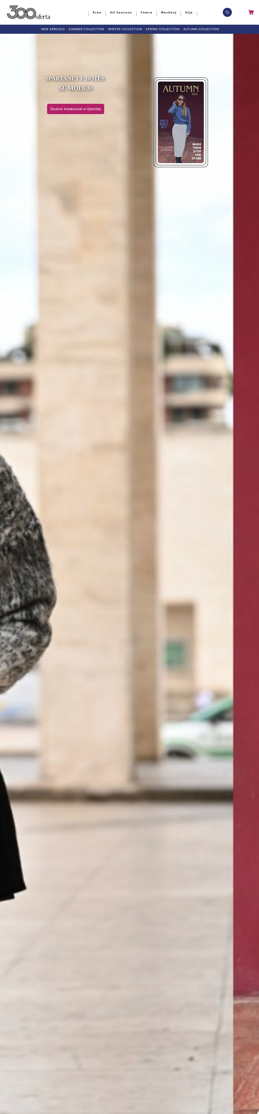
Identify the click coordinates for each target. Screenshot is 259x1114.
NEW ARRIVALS (53, 29)
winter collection (124, 29)
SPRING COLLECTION (162, 29)
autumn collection (201, 29)
